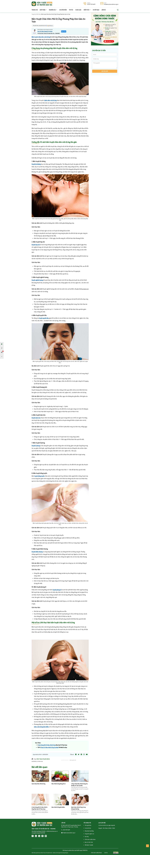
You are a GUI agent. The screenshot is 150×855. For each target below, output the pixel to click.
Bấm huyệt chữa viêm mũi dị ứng (41, 37)
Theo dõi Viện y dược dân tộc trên (39, 25)
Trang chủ (35, 10)
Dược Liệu (78, 10)
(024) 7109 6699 (91, 4)
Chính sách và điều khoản (90, 839)
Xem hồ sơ (63, 31)
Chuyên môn (63, 10)
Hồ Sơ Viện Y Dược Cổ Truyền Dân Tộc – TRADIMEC (49, 33)
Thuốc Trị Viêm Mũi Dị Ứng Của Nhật (49, 747)
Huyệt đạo (96, 10)
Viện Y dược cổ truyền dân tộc (43, 759)
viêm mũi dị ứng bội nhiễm (41, 727)
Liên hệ (104, 10)
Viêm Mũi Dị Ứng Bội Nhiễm (58, 807)
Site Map (87, 836)
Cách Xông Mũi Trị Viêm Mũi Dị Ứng (46, 745)
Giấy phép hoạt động (89, 831)
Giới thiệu (43, 10)
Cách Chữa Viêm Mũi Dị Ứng (38, 784)
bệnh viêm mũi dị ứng (50, 100)
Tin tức (71, 10)
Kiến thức (87, 10)
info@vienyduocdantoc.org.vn (111, 4)
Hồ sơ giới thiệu (88, 825)
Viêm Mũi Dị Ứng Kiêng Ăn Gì (58, 784)
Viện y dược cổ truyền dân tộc (42, 4)
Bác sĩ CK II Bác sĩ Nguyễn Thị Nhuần (45, 31)
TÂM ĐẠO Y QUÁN (89, 845)
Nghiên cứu (52, 10)
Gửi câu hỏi (104, 71)
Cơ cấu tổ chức (88, 828)
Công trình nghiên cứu (89, 833)
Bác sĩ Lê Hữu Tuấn (89, 842)
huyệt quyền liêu (44, 318)
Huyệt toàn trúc (36, 418)
